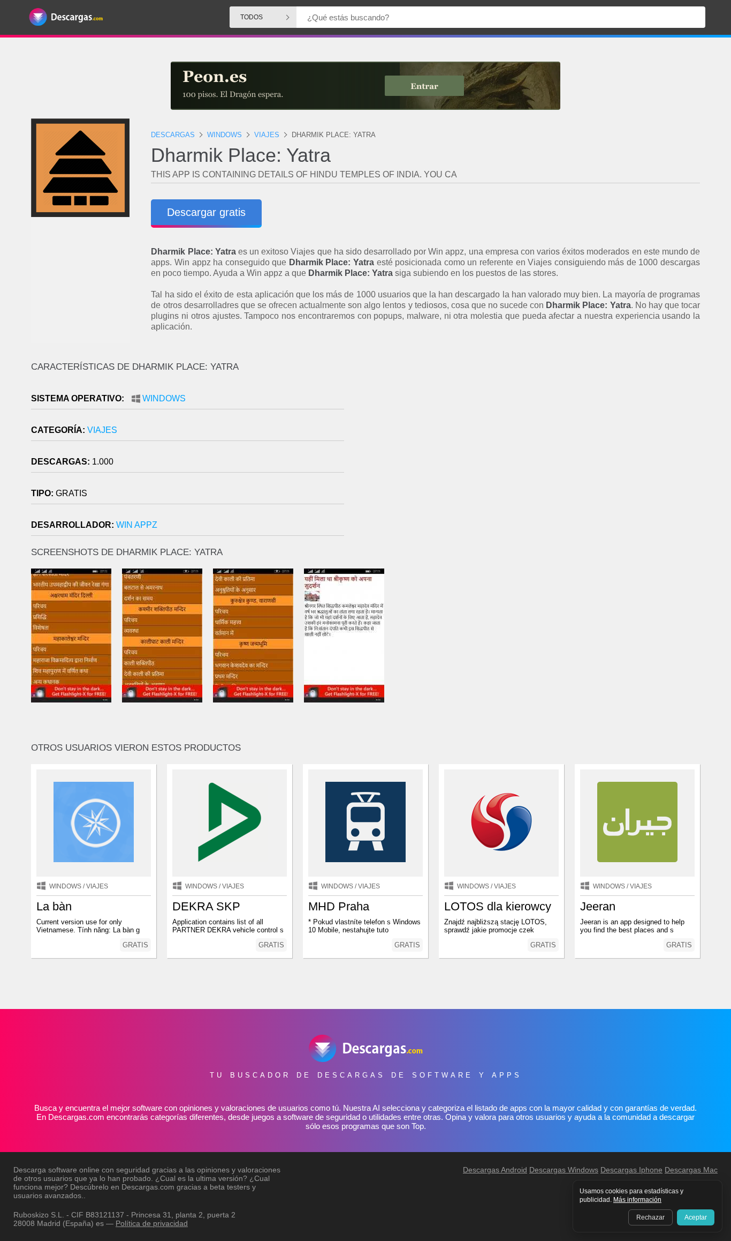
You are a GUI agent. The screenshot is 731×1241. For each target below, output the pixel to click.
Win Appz (136, 524)
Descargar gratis (206, 212)
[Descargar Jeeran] (637, 823)
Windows (164, 398)
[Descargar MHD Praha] (365, 823)
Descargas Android (495, 1169)
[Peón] (365, 86)
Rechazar (650, 1217)
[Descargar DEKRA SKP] (229, 823)
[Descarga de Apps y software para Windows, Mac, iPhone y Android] (66, 17)
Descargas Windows (563, 1169)
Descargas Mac (691, 1169)
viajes (102, 430)
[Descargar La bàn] (93, 823)
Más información (637, 1199)
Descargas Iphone (631, 1169)
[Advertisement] (533, 453)
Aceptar (695, 1217)
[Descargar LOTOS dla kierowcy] (501, 823)
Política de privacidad (152, 1223)
